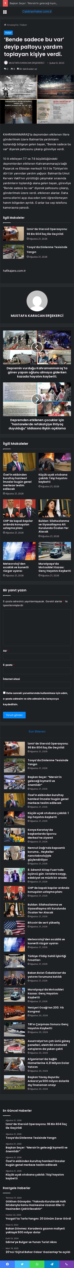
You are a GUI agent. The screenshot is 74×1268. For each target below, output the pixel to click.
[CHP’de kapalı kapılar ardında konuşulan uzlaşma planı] (19, 508)
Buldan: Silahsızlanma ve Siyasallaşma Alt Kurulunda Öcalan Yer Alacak (54, 526)
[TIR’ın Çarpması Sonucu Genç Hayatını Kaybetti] (14, 1029)
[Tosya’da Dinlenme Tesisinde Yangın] (13, 252)
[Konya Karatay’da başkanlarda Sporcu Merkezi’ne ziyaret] (14, 835)
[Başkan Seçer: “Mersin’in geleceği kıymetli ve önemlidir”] (14, 782)
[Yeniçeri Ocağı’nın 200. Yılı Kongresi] (14, 1013)
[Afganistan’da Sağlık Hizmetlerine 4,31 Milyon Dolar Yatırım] (14, 1064)
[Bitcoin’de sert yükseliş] (14, 928)
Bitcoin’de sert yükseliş (44, 923)
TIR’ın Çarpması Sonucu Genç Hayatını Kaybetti (48, 1026)
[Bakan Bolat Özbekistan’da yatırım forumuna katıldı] (14, 978)
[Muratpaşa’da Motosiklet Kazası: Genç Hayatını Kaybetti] (55, 551)
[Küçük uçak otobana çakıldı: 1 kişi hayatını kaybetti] (55, 462)
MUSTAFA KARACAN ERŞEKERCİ (26, 62)
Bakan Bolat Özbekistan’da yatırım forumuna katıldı (47, 975)
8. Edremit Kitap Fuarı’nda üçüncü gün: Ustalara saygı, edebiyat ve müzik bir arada (47, 874)
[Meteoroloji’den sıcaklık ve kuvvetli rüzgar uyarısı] (19, 551)
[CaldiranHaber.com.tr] (37, 11)
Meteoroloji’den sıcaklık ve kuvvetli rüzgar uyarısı (16, 567)
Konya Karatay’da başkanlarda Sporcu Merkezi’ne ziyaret (42, 834)
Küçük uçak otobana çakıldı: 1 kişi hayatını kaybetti (53, 478)
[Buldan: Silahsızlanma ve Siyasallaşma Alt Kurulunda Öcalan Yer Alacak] (55, 508)
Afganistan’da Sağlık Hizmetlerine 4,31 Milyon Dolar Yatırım (48, 1063)
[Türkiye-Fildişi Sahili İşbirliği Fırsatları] (14, 961)
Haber (23, 24)
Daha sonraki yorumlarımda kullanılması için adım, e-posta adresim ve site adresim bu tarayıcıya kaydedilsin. (35, 698)
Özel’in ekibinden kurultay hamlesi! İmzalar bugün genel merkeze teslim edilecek (17, 482)
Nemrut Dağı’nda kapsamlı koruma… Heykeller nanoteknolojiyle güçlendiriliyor (46, 854)
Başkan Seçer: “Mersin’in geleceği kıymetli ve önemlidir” (45, 781)
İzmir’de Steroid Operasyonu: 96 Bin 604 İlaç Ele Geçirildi (48, 745)
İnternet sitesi (11, 678)
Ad (5, 650)
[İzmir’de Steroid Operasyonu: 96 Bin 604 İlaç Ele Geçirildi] (13, 234)
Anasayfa (12, 24)
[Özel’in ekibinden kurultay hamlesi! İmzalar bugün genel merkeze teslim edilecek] (19, 462)
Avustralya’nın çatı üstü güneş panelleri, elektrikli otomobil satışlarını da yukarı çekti (49, 1045)
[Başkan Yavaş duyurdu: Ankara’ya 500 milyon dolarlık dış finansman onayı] (14, 1082)
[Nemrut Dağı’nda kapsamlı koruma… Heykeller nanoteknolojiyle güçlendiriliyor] (14, 853)
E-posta (8, 664)
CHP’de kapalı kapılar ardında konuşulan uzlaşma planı (18, 524)
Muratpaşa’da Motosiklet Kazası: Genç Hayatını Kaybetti (55, 567)
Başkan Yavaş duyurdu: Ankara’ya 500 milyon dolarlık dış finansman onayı (48, 1081)
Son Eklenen (37, 731)
